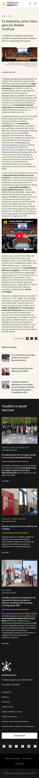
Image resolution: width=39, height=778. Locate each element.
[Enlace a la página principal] (10, 3)
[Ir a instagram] (22, 746)
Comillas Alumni (8, 707)
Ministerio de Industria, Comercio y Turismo (15, 143)
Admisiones (6, 702)
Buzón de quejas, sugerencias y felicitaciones (18, 726)
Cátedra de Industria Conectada (17, 79)
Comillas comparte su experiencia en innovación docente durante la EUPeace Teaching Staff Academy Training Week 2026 (22, 387)
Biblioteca (5, 697)
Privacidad (27, 758)
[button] (19, 360)
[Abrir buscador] (30, 3)
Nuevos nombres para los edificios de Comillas (19, 527)
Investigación (6, 692)
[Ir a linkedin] (35, 338)
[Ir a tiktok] (35, 746)
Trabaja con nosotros (9, 717)
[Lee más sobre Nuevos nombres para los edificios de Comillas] (19, 501)
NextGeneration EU (10, 95)
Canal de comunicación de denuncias (15, 721)
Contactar (19, 735)
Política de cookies (12, 758)
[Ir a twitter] (31, 338)
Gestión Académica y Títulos (12, 712)
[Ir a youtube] (29, 746)
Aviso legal (19, 763)
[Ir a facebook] (26, 338)
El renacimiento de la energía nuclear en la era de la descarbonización (23, 357)
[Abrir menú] (35, 3)
